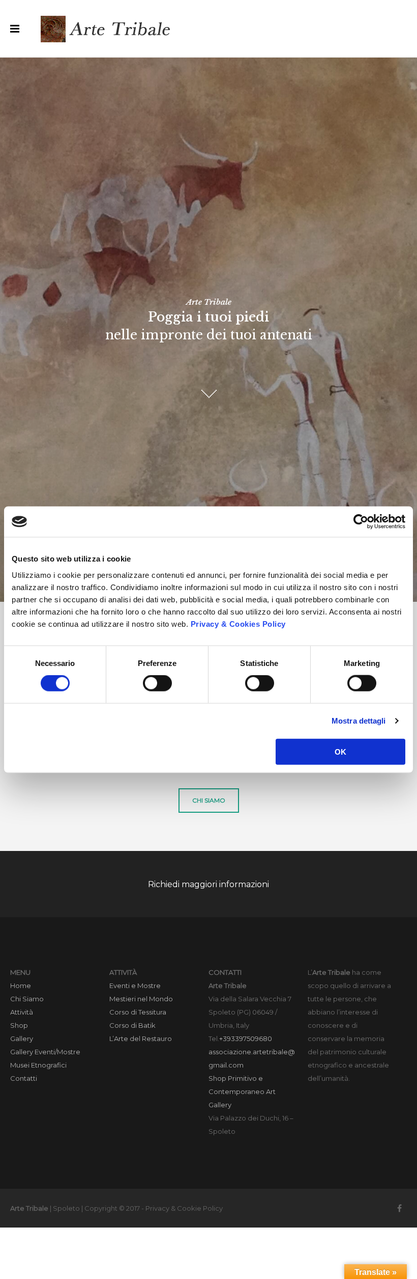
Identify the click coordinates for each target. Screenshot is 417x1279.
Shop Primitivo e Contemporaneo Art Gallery (242, 1091)
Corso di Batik (132, 1025)
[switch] (157, 683)
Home (20, 985)
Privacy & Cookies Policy (238, 623)
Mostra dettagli (359, 720)
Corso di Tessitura (137, 1012)
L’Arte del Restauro (140, 1038)
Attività (21, 1012)
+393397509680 (245, 1038)
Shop (19, 1025)
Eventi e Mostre (135, 985)
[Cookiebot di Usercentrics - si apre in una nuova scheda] (360, 521)
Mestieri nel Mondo (141, 999)
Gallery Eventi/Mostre (45, 1052)
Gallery (21, 1038)
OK (340, 751)
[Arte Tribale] (106, 28)
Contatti (23, 1078)
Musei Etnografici (38, 1065)
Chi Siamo (27, 999)
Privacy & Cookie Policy (184, 1208)
